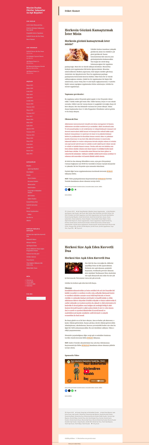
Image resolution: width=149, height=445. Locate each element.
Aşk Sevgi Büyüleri (33, 169)
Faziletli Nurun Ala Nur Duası (35, 36)
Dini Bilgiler (30, 172)
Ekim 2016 (29, 122)
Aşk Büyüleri (111, 211)
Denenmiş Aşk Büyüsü (92, 414)
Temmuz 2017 (30, 113)
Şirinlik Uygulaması (104, 226)
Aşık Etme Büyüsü (107, 412)
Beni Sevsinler (97, 213)
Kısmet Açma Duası (96, 222)
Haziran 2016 (30, 135)
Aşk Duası (82, 213)
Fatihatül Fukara (31, 239)
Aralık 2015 (29, 147)
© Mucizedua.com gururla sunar (86, 438)
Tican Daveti (30, 260)
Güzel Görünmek (84, 217)
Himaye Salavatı (31, 242)
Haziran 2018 (30, 107)
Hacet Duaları (32, 178)
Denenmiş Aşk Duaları (106, 414)
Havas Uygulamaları (32, 211)
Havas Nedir (94, 219)
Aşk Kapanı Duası (31, 61)
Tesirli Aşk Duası (69, 424)
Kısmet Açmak (93, 224)
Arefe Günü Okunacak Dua (34, 25)
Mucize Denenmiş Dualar (100, 420)
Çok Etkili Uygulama (79, 215)
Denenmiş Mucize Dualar (91, 416)
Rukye (29, 214)
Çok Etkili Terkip (106, 213)
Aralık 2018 (29, 101)
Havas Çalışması (76, 219)
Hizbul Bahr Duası (31, 268)
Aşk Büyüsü (68, 213)
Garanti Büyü (74, 418)
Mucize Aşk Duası (87, 420)
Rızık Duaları (31, 187)
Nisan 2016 (29, 141)
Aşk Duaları (75, 213)
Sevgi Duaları (81, 422)
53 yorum (79, 228)
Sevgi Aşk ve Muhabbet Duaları (90, 412)
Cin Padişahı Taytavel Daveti (34, 56)
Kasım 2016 (29, 119)
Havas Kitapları (86, 219)
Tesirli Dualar (86, 424)
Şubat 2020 (29, 88)
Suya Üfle (70, 228)
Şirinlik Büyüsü (85, 226)
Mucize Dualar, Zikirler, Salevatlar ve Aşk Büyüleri (35, 10)
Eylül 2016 (29, 126)
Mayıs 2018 (29, 110)
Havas (104, 217)
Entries (29, 282)
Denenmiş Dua (79, 416)
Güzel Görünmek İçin (96, 217)
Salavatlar (29, 286)
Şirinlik (79, 226)
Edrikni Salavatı (31, 257)
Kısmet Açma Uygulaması (80, 224)
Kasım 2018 (29, 104)
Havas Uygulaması (95, 221)
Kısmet (67, 222)
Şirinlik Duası (94, 226)
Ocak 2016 (29, 144)
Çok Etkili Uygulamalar (92, 215)
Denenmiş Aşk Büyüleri (71, 217)
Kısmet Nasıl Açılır (103, 224)
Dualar (28, 175)
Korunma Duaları (33, 181)
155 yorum (96, 424)
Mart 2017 (29, 116)
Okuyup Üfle (72, 226)
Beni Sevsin (89, 213)
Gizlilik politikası (70, 438)
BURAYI (90, 338)
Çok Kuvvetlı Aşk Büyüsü (106, 215)
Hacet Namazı (30, 39)
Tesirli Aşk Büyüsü (107, 422)
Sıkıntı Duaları (32, 199)
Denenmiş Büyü (69, 416)
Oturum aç (29, 280)
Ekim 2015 (29, 154)
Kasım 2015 (29, 150)
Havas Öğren (103, 219)
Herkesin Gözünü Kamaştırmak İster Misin (89, 32)
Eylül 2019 (29, 97)
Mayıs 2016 (29, 138)
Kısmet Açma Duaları (84, 222)
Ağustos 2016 (30, 129)
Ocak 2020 (29, 91)
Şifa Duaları (31, 195)
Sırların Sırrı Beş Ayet (32, 254)
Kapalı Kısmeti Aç (107, 221)
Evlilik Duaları (103, 416)
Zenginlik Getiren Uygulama (34, 33)
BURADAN (102, 179)
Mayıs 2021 (29, 85)
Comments (30, 284)
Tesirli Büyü (78, 424)
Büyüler (28, 166)
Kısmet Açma (73, 222)
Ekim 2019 (29, 94)
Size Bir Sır (29, 217)
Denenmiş (82, 414)
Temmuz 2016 (30, 132)
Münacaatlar (31, 184)
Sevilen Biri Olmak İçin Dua (93, 422)
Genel (28, 208)
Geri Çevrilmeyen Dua (92, 418)
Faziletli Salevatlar (31, 205)
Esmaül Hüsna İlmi (32, 202)
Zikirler (28, 220)
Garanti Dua (81, 418)
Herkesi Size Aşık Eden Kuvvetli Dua (89, 249)
